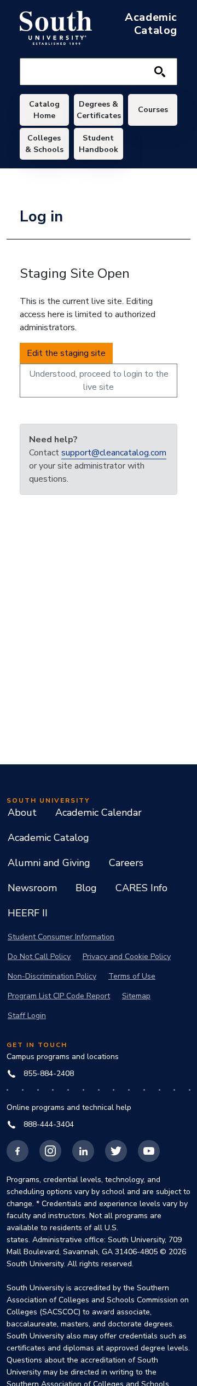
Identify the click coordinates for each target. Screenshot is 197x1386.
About (22, 812)
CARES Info (141, 887)
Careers (126, 862)
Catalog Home (44, 110)
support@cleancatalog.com (113, 453)
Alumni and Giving (49, 862)
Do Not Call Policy (39, 956)
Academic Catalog (48, 837)
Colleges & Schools (44, 144)
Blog (86, 887)
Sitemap (136, 996)
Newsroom (32, 887)
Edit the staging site (66, 353)
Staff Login (27, 1015)
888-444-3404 (49, 1124)
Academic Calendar (98, 812)
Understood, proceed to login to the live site (99, 380)
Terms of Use (131, 976)
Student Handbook (98, 144)
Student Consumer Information (61, 937)
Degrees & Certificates (99, 110)
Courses (153, 109)
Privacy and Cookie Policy (127, 956)
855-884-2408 (49, 1073)
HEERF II (28, 913)
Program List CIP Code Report (59, 996)
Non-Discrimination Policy (52, 976)
